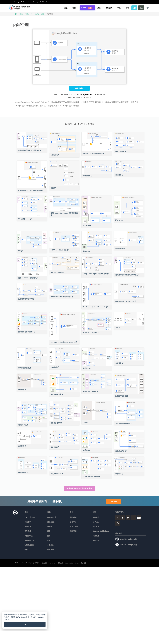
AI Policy (96, 522)
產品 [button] (65, 8)
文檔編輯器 (29, 536)
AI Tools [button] (86, 8)
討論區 (49, 526)
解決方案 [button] (109, 8)
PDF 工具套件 (30, 517)
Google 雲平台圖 (37, 14)
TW (86, 97)
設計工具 (28, 531)
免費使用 (113, 501)
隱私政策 (96, 526)
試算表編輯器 (29, 545)
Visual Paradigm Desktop (37, 2)
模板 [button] (119, 8)
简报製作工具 (29, 540)
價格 (127, 8)
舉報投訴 (96, 540)
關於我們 (73, 517)
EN (84, 97)
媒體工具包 (74, 526)
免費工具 (50, 545)
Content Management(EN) (83, 94)
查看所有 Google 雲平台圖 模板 (79, 488)
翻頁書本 (28, 522)
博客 (49, 536)
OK (25, 624)
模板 (27, 14)
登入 (141, 8)
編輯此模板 (79, 88)
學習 (49, 531)
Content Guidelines (101, 531)
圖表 (21, 14)
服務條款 (96, 517)
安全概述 (96, 536)
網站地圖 (50, 549)
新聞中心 (73, 522)
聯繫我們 (73, 531)
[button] (75, 7)
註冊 (134, 8)
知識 (49, 540)
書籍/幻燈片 (51, 517)
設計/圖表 (50, 522)
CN (89, 97)
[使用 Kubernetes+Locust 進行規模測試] (64, 216)
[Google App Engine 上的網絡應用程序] (97, 276)
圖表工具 (28, 526)
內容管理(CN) (100, 94)
